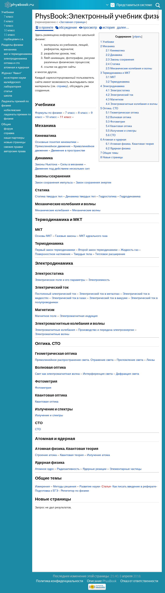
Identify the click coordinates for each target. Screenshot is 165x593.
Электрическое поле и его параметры (60, 280)
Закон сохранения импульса (54, 182)
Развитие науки (89, 486)
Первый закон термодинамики (55, 250)
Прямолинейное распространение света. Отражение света (74, 360)
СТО (38, 429)
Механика (10, 49)
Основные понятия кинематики (55, 142)
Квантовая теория (72, 455)
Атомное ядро (44, 469)
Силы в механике (71, 164)
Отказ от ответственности (139, 581)
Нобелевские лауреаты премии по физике (17, 114)
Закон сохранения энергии (93, 182)
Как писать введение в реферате (134, 486)
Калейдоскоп (12, 82)
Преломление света (130, 360)
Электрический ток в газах (69, 298)
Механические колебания (52, 210)
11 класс (9, 34)
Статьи (8, 91)
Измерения (42, 486)
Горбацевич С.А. (14, 39)
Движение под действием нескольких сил (62, 168)
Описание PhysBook (102, 581)
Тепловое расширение (110, 254)
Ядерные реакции (94, 469)
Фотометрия (43, 387)
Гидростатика (108, 196)
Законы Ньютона (46, 164)
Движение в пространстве (68, 150)
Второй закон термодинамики (98, 250)
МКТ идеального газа (93, 236)
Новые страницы (14, 142)
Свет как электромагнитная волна (57, 373)
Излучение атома (98, 455)
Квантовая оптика (46, 401)
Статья (106, 486)
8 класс (8, 21)
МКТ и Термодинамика (18, 53)
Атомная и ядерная (16, 67)
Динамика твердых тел (81, 196)
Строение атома (46, 455)
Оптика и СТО (12, 63)
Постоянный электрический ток (55, 293)
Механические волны (86, 210)
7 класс (8, 16)
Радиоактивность (68, 469)
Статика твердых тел (48, 196)
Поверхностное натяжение (52, 254)
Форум (8, 128)
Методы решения (64, 486)
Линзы (150, 360)
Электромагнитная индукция (79, 316)
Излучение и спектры (49, 415)
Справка (9, 133)
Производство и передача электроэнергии (106, 330)
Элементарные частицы (125, 469)
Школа (8, 95)
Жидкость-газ (129, 250)
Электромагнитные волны (52, 334)
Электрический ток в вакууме (108, 298)
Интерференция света (98, 373)
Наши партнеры (14, 137)
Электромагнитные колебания (55, 330)
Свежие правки (13, 146)
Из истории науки (15, 77)
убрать (137, 36)
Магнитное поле (46, 316)
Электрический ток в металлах (99, 293)
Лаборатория (12, 86)
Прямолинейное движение (52, 146)
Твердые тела (83, 254)
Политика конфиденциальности (59, 581)
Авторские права (15, 151)
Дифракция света (127, 373)
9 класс (8, 25)
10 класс (9, 30)
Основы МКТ (43, 236)
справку (62, 86)
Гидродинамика (130, 196)
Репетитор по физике (75, 490)
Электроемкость (99, 280)
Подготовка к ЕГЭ (46, 490)
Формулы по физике (48, 112)
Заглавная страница (72, 22)
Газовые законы (65, 236)
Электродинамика (15, 58)
